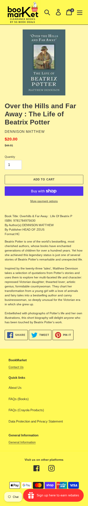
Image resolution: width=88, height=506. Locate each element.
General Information (22, 442)
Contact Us (16, 367)
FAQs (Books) (19, 399)
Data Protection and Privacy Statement (36, 421)
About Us (15, 387)
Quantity (10, 156)
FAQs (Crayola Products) (26, 410)
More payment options (44, 201)
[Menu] (79, 12)
